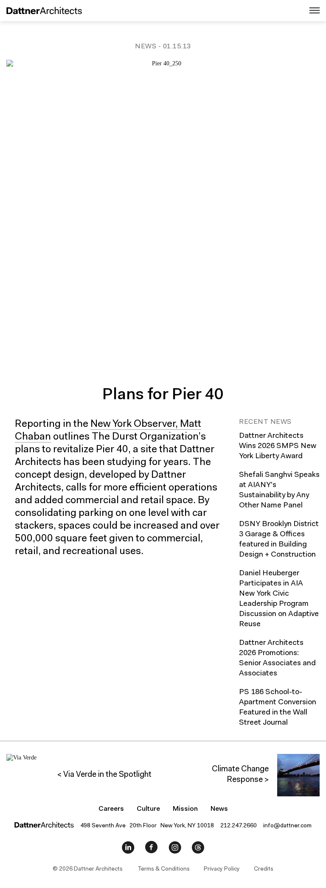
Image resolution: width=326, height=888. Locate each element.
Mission (185, 809)
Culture (148, 809)
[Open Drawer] (306, 11)
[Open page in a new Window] (128, 849)
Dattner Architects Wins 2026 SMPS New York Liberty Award (277, 446)
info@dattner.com (287, 826)
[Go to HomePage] (41, 12)
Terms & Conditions (164, 869)
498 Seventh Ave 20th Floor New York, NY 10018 (147, 826)
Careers (111, 809)
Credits (263, 869)
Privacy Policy (222, 869)
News (145, 46)
